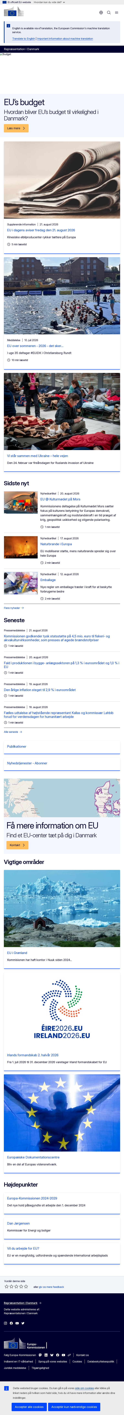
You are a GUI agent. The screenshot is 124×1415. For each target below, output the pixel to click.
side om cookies (84, 1388)
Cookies (77, 1361)
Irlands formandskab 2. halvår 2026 (32, 1055)
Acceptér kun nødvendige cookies (74, 1407)
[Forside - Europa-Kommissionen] (14, 11)
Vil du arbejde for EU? (23, 1248)
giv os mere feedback (51, 1286)
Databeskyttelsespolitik (100, 1361)
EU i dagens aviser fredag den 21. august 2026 (41, 230)
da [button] (101, 12)
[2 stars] (9, 1286)
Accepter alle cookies (29, 1407)
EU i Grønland (17, 953)
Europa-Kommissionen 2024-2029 (32, 1198)
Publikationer (16, 746)
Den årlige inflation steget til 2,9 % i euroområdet (40, 690)
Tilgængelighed (40, 1368)
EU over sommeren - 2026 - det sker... (35, 346)
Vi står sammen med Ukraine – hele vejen (37, 456)
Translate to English (23, 38)
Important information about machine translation (65, 38)
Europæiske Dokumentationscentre (33, 1157)
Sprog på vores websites (52, 1361)
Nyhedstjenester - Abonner (27, 763)
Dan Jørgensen (18, 1223)
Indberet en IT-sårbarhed (18, 1361)
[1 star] (6, 1286)
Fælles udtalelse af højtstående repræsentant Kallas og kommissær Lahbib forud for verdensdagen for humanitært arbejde (59, 715)
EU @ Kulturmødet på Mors (60, 499)
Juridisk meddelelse (15, 1368)
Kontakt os (82, 1355)
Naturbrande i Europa (56, 544)
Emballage (48, 580)
